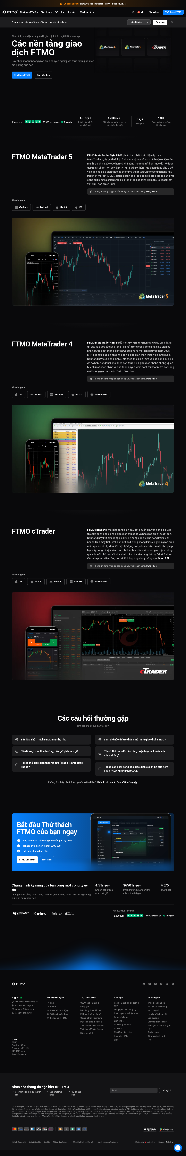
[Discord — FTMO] (143, 983)
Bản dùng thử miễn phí (90, 1010)
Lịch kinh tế (119, 1021)
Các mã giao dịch (122, 1024)
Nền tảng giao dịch (123, 1032)
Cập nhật (118, 1028)
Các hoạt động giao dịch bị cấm (126, 1004)
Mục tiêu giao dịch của (91, 1022)
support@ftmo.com (24, 1009)
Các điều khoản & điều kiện (83, 1142)
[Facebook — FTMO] (161, 983)
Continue (160, 22)
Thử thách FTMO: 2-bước (91, 1029)
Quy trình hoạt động (59, 1010)
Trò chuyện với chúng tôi (26, 1002)
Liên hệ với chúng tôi (157, 1014)
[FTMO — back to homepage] (10, 12)
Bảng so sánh (86, 1033)
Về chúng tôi (154, 1010)
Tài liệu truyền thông (59, 1014)
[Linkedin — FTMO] (172, 983)
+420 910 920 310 (23, 1013)
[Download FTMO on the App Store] (150, 1129)
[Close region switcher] (172, 22)
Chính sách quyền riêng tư (108, 1142)
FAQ (56, 12)
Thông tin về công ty (61, 1142)
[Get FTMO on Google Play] (166, 1129)
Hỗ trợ (53, 1006)
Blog (63, 12)
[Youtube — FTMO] (149, 983)
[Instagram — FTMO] (155, 983)
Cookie (47, 1142)
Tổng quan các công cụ (125, 1009)
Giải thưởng (153, 1018)
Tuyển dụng (153, 1032)
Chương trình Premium (91, 1018)
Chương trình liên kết (157, 1022)
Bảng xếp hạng (121, 1017)
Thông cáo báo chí (156, 1003)
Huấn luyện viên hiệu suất (126, 1013)
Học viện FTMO (121, 1036)
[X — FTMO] (167, 983)
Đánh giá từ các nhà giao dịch (159, 1027)
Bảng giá (84, 1006)
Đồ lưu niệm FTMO (58, 1018)
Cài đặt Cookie (35, 1142)
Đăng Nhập (151, 191)
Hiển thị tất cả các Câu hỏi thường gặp (117, 782)
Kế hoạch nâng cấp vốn (91, 1014)
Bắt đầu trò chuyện (24, 1005)
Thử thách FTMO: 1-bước (91, 1025)
